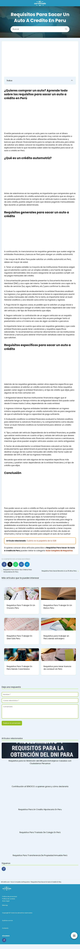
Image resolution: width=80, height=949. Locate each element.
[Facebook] (4, 564)
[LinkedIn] (21, 564)
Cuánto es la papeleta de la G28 (41, 540)
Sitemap (5, 905)
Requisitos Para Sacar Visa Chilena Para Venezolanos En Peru (17, 571)
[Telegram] (27, 564)
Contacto (5, 928)
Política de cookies (8, 899)
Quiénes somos (7, 920)
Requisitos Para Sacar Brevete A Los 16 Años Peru (59, 571)
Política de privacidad (9, 897)
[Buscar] (65, 28)
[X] (9, 564)
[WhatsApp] (15, 564)
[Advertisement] (40, 59)
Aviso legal (5, 901)
